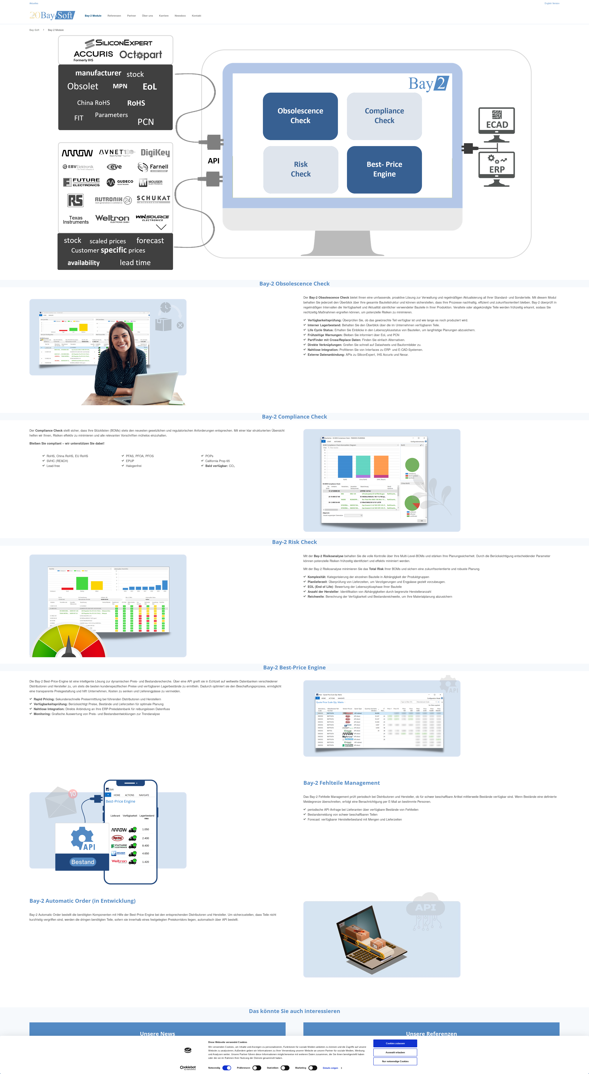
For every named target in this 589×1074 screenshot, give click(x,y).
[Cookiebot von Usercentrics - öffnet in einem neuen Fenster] (188, 1068)
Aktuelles (33, 3)
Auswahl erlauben (395, 1052)
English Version (552, 3)
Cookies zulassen (395, 1043)
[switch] (256, 1067)
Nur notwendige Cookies (395, 1061)
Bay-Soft (34, 30)
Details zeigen (330, 1068)
